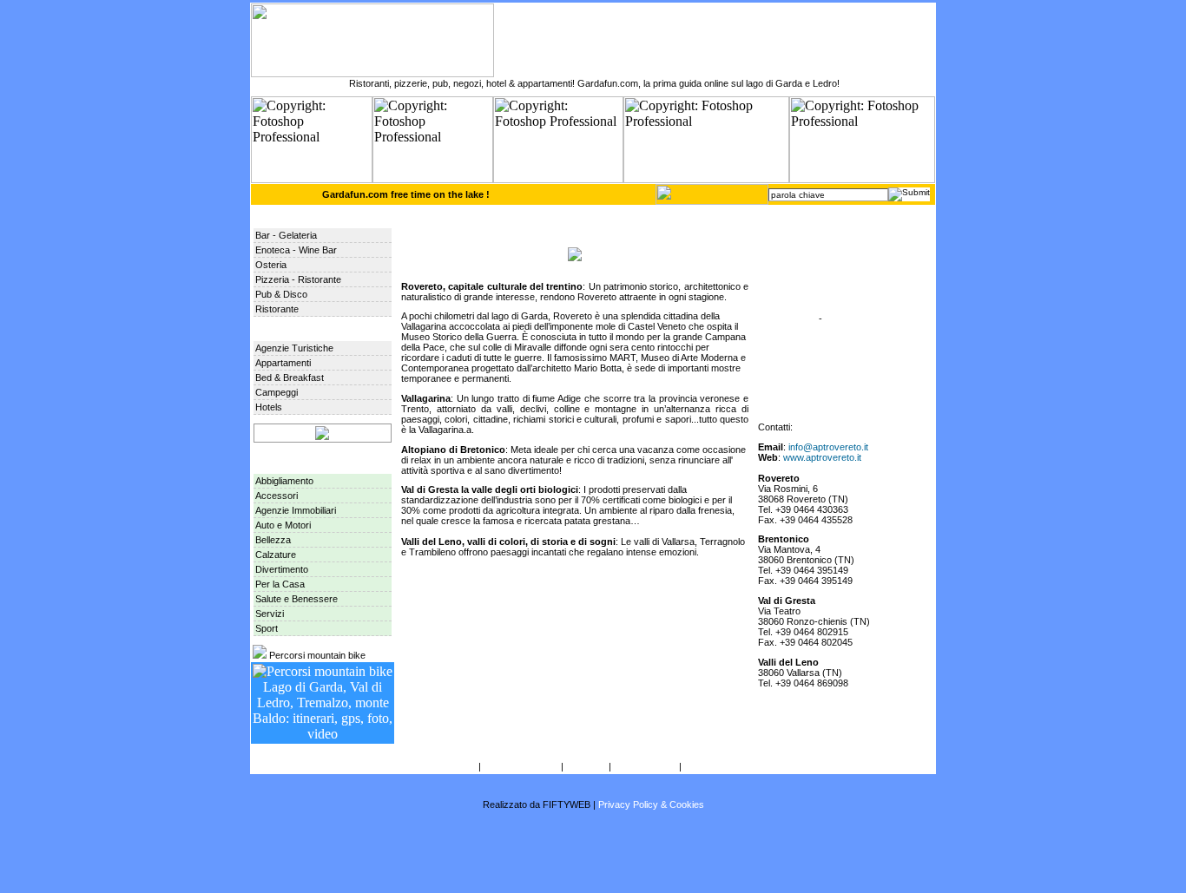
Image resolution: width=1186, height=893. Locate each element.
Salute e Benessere (296, 599)
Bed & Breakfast (289, 377)
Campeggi (276, 392)
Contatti (460, 766)
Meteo (785, 242)
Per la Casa (280, 584)
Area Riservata (802, 395)
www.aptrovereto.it (822, 457)
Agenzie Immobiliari (295, 510)
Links (783, 337)
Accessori (276, 495)
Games (840, 318)
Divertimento (281, 569)
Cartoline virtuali (805, 280)
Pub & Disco (281, 294)
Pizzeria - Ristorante (298, 279)
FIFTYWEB (566, 804)
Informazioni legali (521, 766)
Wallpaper (793, 299)
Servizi (269, 613)
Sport (266, 628)
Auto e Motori (283, 525)
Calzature (275, 554)
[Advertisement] (593, 851)
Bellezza (273, 540)
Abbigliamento (284, 481)
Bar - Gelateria (286, 235)
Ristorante (277, 309)
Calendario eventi (808, 261)
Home (784, 223)
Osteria (271, 264)
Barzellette (794, 318)
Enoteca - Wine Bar (296, 250)
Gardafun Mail (713, 766)
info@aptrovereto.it (828, 447)
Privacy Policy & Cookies (651, 804)
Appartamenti (283, 363)
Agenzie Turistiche (294, 348)
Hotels (268, 407)
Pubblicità (586, 766)
